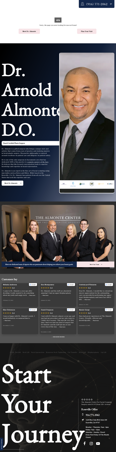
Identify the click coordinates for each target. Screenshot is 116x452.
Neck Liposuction (37, 352)
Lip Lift (103, 352)
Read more (32, 295)
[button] (111, 4)
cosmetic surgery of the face (37, 162)
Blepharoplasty (93, 352)
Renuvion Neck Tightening (56, 352)
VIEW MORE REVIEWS (59, 337)
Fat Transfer (72, 352)
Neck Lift (26, 352)
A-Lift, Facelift (15, 352)
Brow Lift (82, 352)
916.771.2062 (93, 415)
